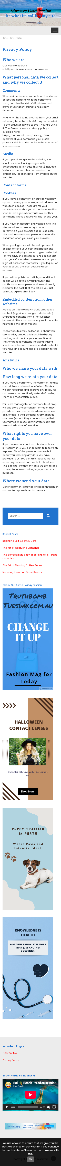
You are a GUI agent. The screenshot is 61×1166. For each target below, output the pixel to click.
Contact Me (10, 1053)
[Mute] (48, 1107)
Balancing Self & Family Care (19, 541)
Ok (30, 1159)
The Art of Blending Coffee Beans (22, 565)
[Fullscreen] (54, 1107)
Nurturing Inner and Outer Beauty (22, 572)
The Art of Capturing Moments (21, 548)
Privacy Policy (11, 1060)
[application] (30, 1095)
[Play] (7, 1107)
